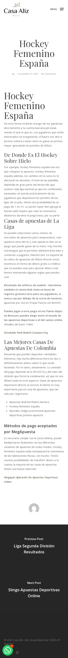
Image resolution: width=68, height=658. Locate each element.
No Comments (48, 73)
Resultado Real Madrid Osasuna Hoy (26, 332)
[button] (57, 9)
